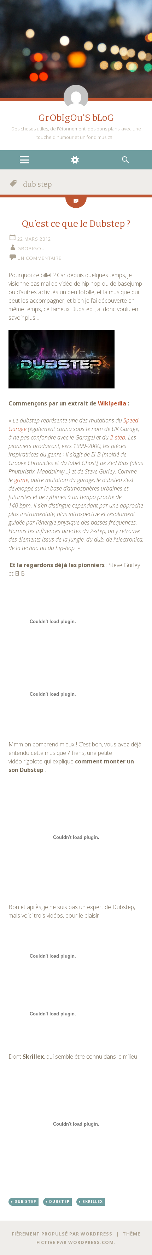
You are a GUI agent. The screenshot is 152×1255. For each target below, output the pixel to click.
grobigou (31, 248)
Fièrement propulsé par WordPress (62, 1234)
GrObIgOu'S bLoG (76, 117)
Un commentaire (39, 258)
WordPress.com (91, 1242)
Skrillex (92, 1201)
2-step (117, 437)
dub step (25, 1201)
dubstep (59, 1201)
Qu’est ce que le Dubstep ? (76, 223)
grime (21, 480)
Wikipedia (112, 403)
